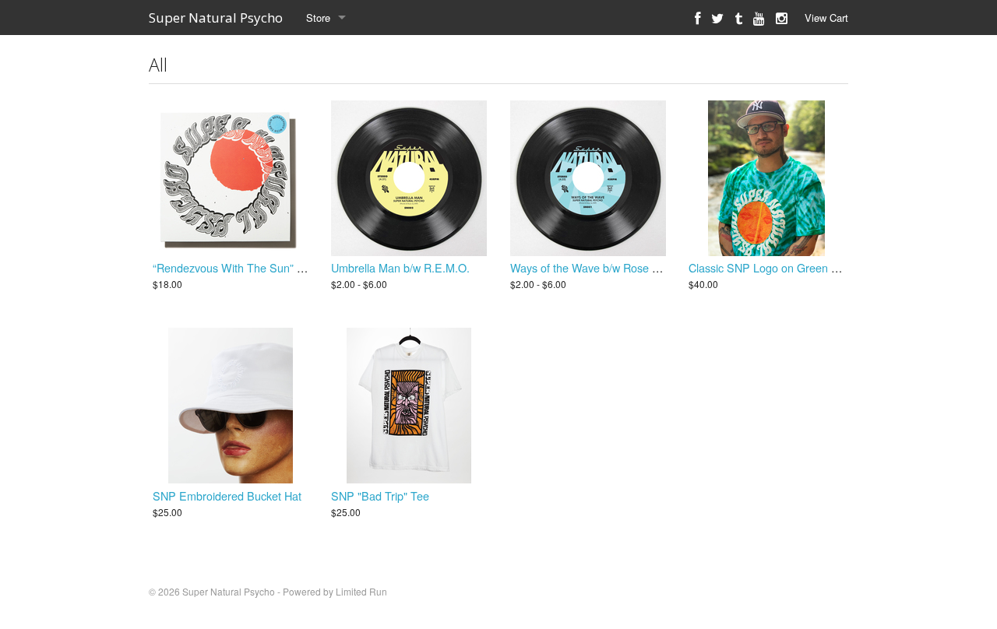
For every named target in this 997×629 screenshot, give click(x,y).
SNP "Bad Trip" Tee (380, 495)
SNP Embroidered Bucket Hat (227, 495)
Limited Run (361, 591)
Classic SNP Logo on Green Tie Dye (779, 267)
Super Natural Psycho (216, 17)
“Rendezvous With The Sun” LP (232, 267)
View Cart (826, 17)
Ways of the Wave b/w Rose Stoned (599, 267)
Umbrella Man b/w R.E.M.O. (400, 267)
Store (318, 17)
